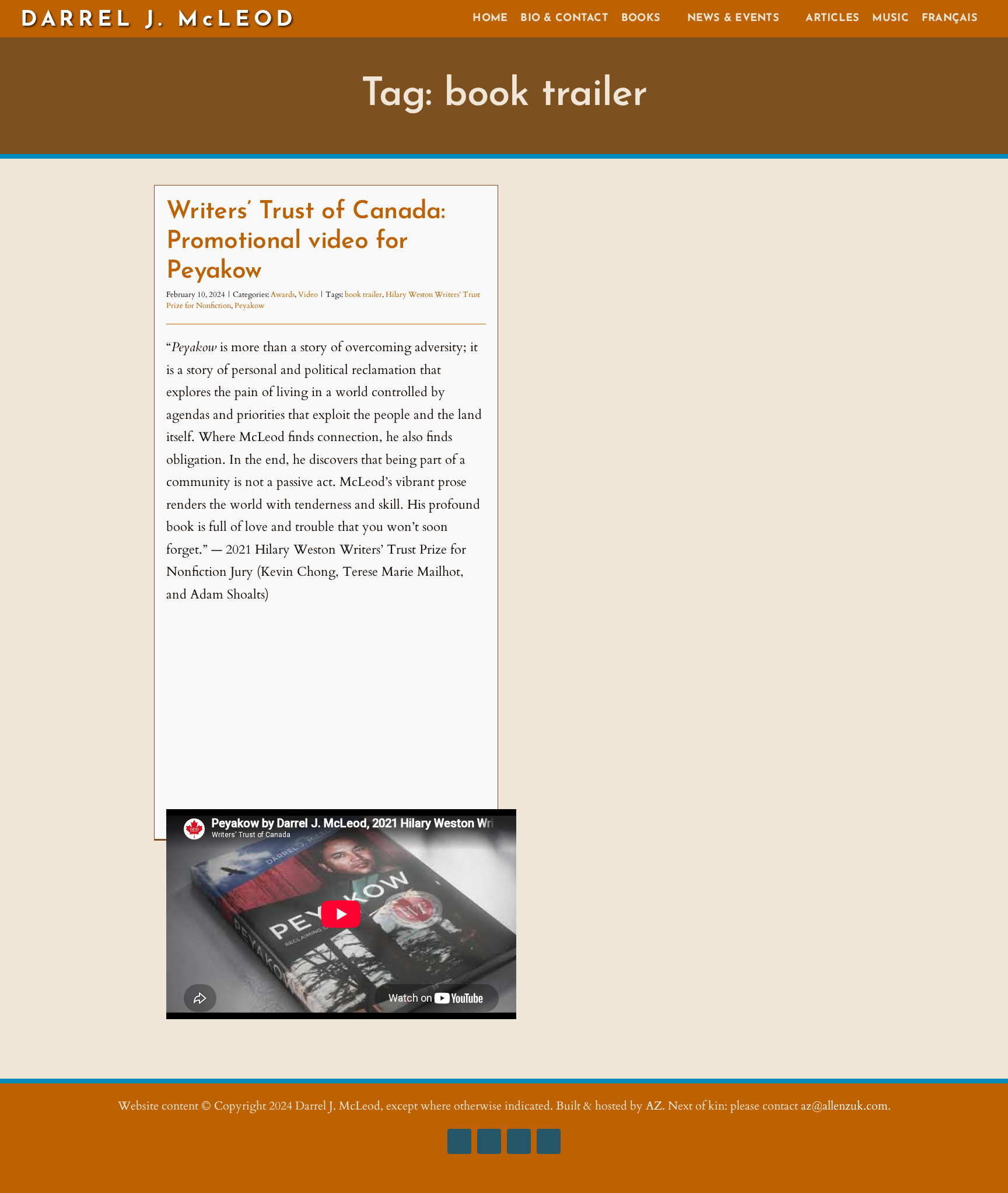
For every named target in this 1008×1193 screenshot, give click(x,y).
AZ (654, 1106)
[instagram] (489, 1141)
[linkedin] (549, 1141)
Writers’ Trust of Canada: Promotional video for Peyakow (305, 242)
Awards (283, 294)
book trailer (363, 294)
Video (308, 294)
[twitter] (519, 1141)
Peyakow (249, 305)
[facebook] (459, 1141)
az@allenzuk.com (844, 1106)
